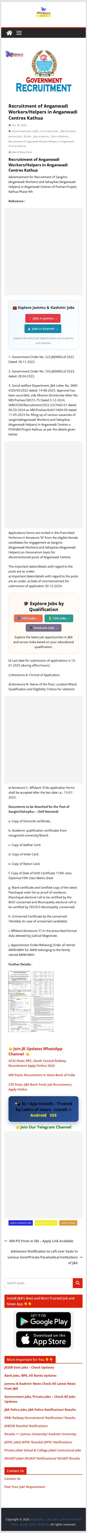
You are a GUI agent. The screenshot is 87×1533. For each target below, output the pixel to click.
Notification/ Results (60, 1418)
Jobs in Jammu (68, 1222)
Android (38, 1115)
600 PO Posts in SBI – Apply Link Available (41, 1241)
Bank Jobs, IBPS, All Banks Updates (30, 1375)
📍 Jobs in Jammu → (43, 318)
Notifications (38, 1426)
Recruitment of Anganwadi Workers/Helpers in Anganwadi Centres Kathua (41, 144)
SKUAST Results (68, 1458)
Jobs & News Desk (22, 152)
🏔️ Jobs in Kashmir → (42, 329)
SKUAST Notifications (39, 1458)
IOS (53, 1115)
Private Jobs (13, 1450)
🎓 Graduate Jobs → (43, 628)
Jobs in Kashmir (60, 136)
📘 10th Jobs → (28, 618)
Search (78, 1283)
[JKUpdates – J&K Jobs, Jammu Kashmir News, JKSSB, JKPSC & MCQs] (9, 33)
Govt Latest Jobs (49, 131)
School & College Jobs (39, 1450)
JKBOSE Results (15, 1426)
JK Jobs (27, 136)
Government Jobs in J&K (25, 131)
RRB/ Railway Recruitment (23, 1418)
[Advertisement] (43, 251)
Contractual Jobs (69, 1450)
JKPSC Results (32, 1442)
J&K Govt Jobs (68, 131)
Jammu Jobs (15, 136)
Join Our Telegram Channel (45, 1127)
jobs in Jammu (41, 136)
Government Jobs (46, 1222)
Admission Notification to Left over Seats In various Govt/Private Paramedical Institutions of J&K (42, 1257)
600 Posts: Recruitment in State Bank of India (41, 1075)
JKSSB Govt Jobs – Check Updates (29, 1367)
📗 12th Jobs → (59, 618)
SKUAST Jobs (13, 1458)
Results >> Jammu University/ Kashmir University (40, 1434)
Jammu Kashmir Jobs (20, 1222)
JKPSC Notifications (58, 1442)
